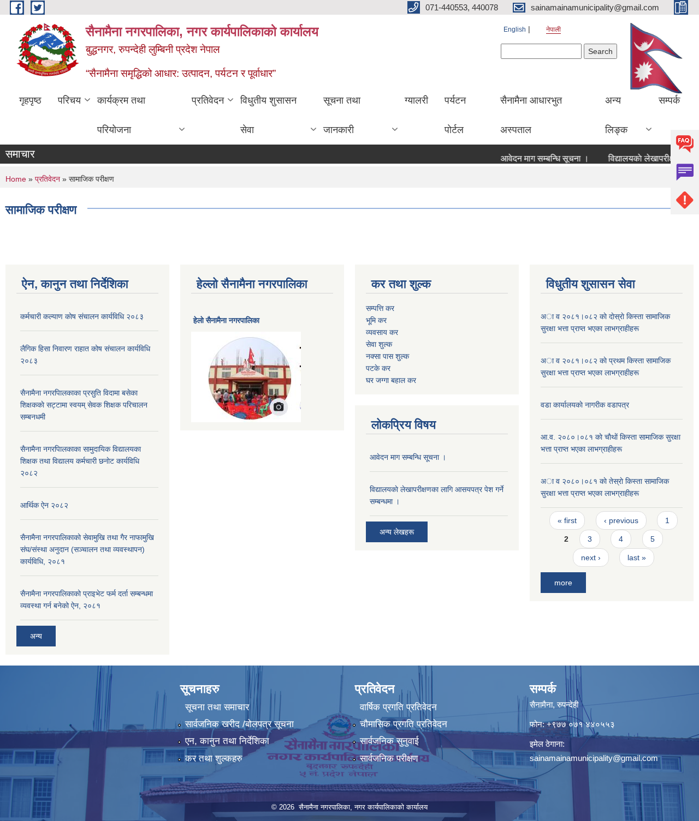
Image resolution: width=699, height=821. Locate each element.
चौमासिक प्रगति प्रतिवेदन (403, 724)
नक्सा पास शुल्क (387, 356)
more (563, 582)
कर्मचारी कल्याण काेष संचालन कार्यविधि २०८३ (82, 316)
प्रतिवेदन (208, 100)
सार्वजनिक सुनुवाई (389, 741)
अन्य (36, 636)
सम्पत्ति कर (380, 308)
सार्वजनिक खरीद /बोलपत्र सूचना (239, 724)
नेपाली (553, 29)
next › (591, 557)
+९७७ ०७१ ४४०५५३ (581, 724)
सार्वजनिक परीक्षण (389, 758)
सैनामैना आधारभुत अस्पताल (531, 115)
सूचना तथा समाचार (217, 707)
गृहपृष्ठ (30, 100)
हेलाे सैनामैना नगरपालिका (226, 320)
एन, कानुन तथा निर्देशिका (227, 741)
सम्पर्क (669, 100)
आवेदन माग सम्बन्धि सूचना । (534, 158)
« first (567, 520)
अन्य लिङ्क (616, 115)
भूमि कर (376, 320)
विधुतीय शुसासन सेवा (268, 115)
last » (636, 557)
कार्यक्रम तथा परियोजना (121, 115)
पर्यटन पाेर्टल (455, 115)
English (514, 29)
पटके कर (378, 368)
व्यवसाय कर (382, 332)
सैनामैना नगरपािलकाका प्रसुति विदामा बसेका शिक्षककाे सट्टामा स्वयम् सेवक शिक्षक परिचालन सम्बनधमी (83, 404)
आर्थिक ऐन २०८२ (44, 505)
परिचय (69, 100)
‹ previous (621, 520)
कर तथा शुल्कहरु (213, 758)
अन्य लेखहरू (397, 532)
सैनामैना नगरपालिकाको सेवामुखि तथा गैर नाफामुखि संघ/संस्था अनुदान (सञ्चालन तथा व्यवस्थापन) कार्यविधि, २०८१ (87, 549)
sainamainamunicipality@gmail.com (594, 758)
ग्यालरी (416, 100)
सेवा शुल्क (379, 344)
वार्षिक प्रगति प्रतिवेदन (398, 707)
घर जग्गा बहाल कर (391, 380)
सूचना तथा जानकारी (341, 115)
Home (15, 179)
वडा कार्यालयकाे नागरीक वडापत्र (585, 404)
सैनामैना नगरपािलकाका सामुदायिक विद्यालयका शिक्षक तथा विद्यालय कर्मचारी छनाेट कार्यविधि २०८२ (80, 461)
